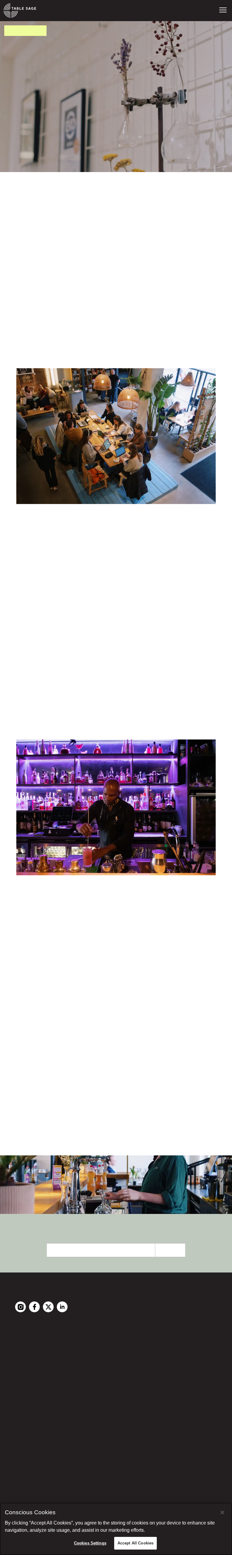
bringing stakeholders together (109, 988)
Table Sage (30, 313)
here (129, 1090)
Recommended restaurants (48, 1351)
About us (26, 1437)
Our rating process (38, 1368)
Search (33, 1122)
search (53, 569)
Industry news (32, 1385)
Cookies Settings (90, 1543)
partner (75, 1132)
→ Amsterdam (30, 1359)
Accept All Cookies (135, 1543)
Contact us (29, 1429)
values (58, 220)
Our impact (29, 1376)
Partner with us (33, 1420)
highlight (118, 700)
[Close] (222, 1512)
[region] (116, 1529)
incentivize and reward (112, 599)
